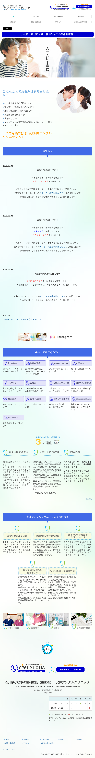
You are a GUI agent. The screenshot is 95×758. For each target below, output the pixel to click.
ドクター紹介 (58, 16)
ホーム (13, 16)
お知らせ (36, 16)
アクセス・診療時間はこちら (52, 193)
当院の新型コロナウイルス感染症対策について (23, 319)
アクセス (58, 22)
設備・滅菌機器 (36, 22)
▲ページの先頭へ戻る (84, 499)
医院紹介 (81, 16)
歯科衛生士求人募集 (80, 22)
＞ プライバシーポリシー (10, 749)
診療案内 (13, 22)
